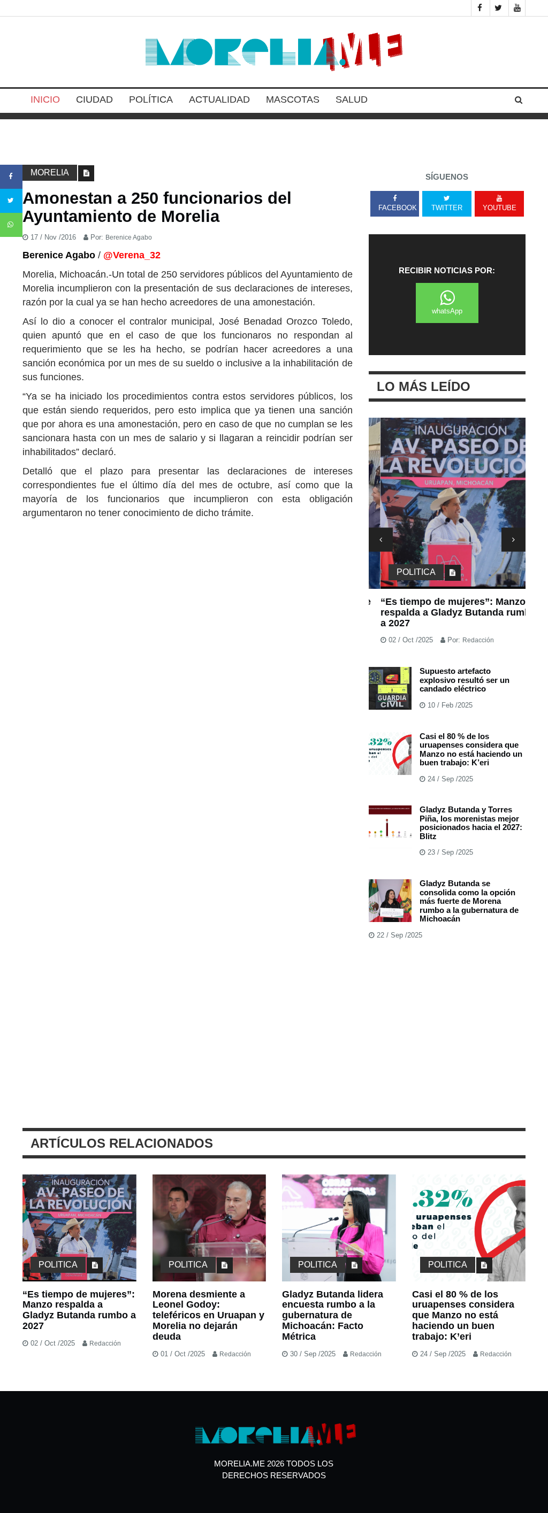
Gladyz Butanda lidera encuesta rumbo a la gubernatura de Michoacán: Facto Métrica (332, 1315)
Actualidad (219, 99)
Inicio (45, 99)
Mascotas (292, 99)
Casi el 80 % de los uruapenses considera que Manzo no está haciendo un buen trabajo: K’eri (471, 749)
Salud (352, 99)
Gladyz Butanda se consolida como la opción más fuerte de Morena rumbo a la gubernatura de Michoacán (469, 901)
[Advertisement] (187, 600)
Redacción (466, 640)
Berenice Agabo (128, 237)
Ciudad (94, 99)
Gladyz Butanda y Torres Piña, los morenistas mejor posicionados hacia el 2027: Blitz (471, 823)
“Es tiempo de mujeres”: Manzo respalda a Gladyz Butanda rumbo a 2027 (446, 612)
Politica (404, 572)
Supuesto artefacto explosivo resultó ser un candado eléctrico (464, 679)
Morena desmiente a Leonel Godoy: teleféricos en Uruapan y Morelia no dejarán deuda (208, 1315)
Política (151, 99)
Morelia (50, 172)
